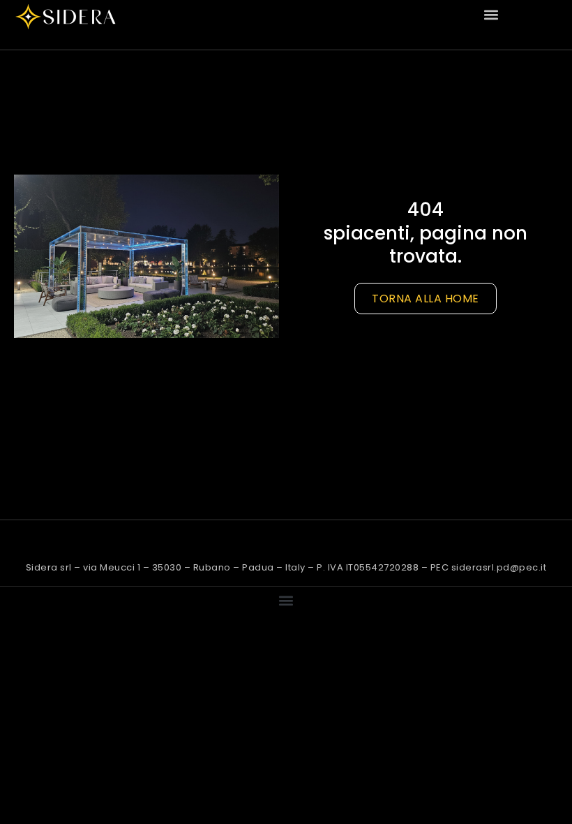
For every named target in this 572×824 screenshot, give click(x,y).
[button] (491, 14)
